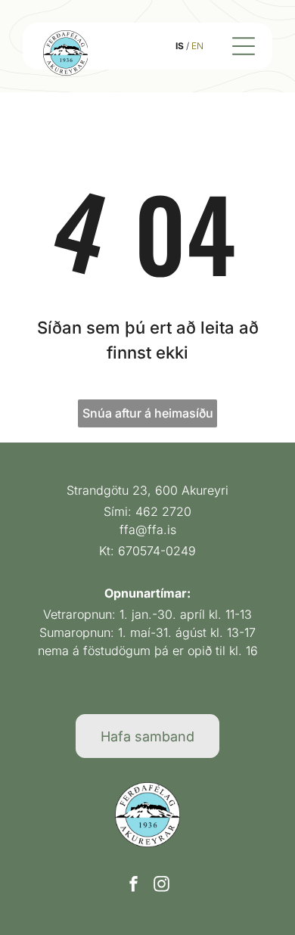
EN (197, 45)
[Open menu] (243, 46)
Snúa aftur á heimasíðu (147, 413)
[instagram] (162, 885)
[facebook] (134, 885)
